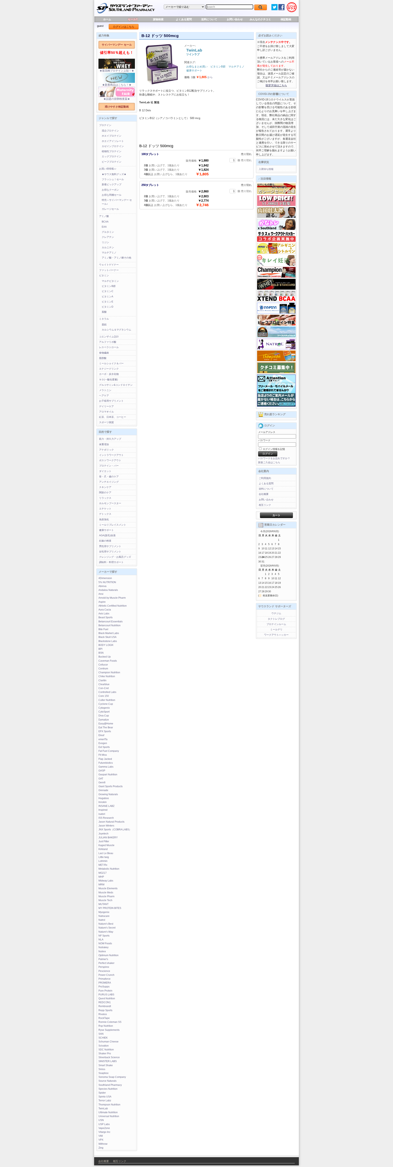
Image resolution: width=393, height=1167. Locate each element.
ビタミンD (107, 307)
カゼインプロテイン (113, 146)
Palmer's (103, 959)
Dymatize (103, 719)
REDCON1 (104, 1002)
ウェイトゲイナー (109, 264)
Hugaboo (103, 798)
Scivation (103, 1045)
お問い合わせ (235, 19)
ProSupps (104, 986)
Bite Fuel (103, 629)
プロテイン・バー (109, 465)
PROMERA (104, 982)
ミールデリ (276, 629)
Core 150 (103, 696)
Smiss (101, 1069)
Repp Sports (105, 1010)
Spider (102, 1092)
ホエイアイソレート (113, 141)
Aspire (102, 601)
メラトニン (105, 390)
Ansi (100, 593)
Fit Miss (102, 754)
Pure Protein (105, 990)
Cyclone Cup (105, 704)
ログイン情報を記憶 (273, 449)
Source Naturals (107, 1080)
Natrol (101, 920)
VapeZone (104, 1128)
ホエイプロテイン (111, 136)
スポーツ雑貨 (106, 422)
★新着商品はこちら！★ (116, 84)
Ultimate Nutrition (108, 1112)
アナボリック (106, 449)
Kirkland (103, 849)
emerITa (102, 739)
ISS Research (106, 817)
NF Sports (104, 935)
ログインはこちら (123, 26)
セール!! (133, 19)
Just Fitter (103, 841)
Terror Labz (104, 1100)
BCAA (105, 221)
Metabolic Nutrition (108, 868)
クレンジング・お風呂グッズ (115, 556)
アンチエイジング (109, 481)
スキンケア (105, 487)
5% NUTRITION (107, 582)
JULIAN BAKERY (108, 837)
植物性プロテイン (111, 151)
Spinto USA (104, 1096)
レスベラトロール (109, 347)
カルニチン (108, 247)
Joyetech (103, 833)
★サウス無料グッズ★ (114, 174)
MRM (101, 884)
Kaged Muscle (106, 845)
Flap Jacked (105, 759)
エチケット (105, 508)
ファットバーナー (109, 270)
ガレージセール (110, 209)
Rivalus (102, 1014)
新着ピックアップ (111, 184)
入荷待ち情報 (266, 169)
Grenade (103, 790)
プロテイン (105, 125)
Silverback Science (109, 1057)
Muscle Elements (107, 888)
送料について (209, 19)
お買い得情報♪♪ (107, 168)
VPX (100, 1139)
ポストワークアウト (110, 460)
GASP (101, 770)
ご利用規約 (265, 478)
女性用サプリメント (110, 551)
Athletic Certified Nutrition (112, 605)
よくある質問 (184, 19)
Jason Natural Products (111, 821)
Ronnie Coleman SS (109, 1022)
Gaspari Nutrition (107, 774)
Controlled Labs (107, 692)
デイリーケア (106, 406)
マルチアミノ (109, 252)
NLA (100, 939)
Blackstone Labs (107, 641)
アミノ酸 (104, 216)
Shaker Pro (104, 1053)
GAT (100, 778)
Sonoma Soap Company (112, 1077)
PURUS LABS (106, 994)
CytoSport (104, 711)
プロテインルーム (276, 624)
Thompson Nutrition (109, 1104)
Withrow (102, 1143)
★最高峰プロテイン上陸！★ (116, 70)
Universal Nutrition (108, 1116)
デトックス (105, 514)
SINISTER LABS (107, 1061)
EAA (104, 227)
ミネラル (104, 318)
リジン (105, 242)
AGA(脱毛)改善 (107, 535)
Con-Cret (103, 688)
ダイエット (105, 471)
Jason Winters (106, 825)
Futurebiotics (105, 762)
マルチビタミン (110, 281)
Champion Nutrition (109, 672)
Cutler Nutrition (106, 700)
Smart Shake (105, 1065)
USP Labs (104, 1124)
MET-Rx (102, 864)
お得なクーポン (110, 190)
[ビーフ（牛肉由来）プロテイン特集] (276, 324)
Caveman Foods (107, 660)
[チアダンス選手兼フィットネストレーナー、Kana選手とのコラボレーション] (276, 229)
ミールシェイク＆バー (111, 363)
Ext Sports (104, 747)
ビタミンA (107, 296)
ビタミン (104, 275)
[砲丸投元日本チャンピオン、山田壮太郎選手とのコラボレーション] (276, 217)
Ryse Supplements (109, 1030)
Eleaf (101, 735)
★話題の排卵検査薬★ (116, 98)
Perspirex (103, 967)
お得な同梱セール (111, 195)
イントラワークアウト (111, 455)
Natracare (104, 916)
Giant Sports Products (110, 786)
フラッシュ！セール (113, 179)
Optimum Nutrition (108, 955)
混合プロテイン (110, 130)
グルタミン (108, 232)
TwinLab (103, 1108)
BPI (100, 649)
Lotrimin (102, 861)
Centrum (103, 668)
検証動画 (286, 19)
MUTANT (103, 904)
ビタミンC (107, 291)
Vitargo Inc (104, 1132)
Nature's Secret (106, 927)
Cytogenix (104, 707)
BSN (101, 652)
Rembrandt (104, 1006)
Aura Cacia (104, 609)
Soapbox (103, 1073)
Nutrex (102, 951)
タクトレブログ (276, 618)
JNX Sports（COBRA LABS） (114, 829)
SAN (101, 1033)
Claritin (102, 680)
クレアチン (108, 237)
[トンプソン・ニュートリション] (276, 360)
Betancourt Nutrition (109, 625)
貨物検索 (158, 19)
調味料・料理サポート (111, 562)
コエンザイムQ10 (109, 336)
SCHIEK (103, 1037)
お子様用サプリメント (111, 400)
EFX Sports (104, 731)
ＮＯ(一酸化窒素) (108, 379)
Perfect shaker (106, 963)
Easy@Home (105, 723)
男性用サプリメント (110, 546)
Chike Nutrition (106, 676)
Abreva (102, 586)
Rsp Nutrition (105, 1025)
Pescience (104, 971)
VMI (100, 1135)
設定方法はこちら (276, 85)
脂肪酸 (102, 358)
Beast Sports (105, 617)
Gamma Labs (105, 766)
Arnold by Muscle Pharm (112, 597)
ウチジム (276, 613)
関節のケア (105, 492)
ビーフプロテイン (111, 162)
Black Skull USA (107, 637)
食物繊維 (104, 352)
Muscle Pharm (106, 896)
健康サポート (106, 530)
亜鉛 (104, 324)
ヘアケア (104, 395)
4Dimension (105, 578)
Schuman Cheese (108, 1041)
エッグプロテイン (111, 156)
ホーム (107, 19)
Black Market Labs (108, 633)
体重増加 (104, 444)
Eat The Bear (105, 727)
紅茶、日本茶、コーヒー (112, 417)
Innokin (102, 802)
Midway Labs (105, 880)
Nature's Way (105, 931)
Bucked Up (104, 656)
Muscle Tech (105, 900)
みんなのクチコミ (260, 19)
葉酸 (104, 312)
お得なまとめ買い (197, 66)
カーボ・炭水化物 (109, 374)
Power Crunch (106, 975)
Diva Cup (103, 715)
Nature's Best (105, 923)
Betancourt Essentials (110, 621)
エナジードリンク (109, 368)
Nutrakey (103, 947)
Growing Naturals (108, 794)
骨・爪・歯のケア (109, 476)
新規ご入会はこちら (269, 462)
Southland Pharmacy (110, 1085)
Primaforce (104, 978)
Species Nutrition (107, 1088)
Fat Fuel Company (108, 751)
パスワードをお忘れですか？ (274, 458)
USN (101, 1120)
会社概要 (264, 494)
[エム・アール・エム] (276, 312)
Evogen (102, 743)
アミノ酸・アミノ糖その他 (116, 257)
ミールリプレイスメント (112, 524)
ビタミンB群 (109, 286)
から (204, 77)
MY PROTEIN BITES (109, 908)
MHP (101, 876)
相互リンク (265, 505)
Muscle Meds (105, 892)
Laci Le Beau (105, 853)
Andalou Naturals (108, 590)
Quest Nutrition (106, 998)
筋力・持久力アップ (110, 438)
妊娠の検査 (105, 540)
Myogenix (103, 912)
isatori (101, 814)
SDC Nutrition (106, 1049)
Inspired (102, 809)
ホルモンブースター (110, 503)
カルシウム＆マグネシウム (116, 329)
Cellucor (103, 664)
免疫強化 (104, 519)
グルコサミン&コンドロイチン (116, 384)
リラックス (105, 498)
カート (276, 515)
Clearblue (104, 684)
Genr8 (101, 782)
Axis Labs (103, 613)
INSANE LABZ (106, 806)
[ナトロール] (276, 348)
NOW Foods (105, 943)
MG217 (102, 872)
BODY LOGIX (105, 645)
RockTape (104, 1018)
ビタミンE (107, 301)
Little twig (103, 857)
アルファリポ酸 (107, 342)
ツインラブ (193, 54)
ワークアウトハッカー (276, 634)
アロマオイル (106, 411)
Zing (100, 1147)
